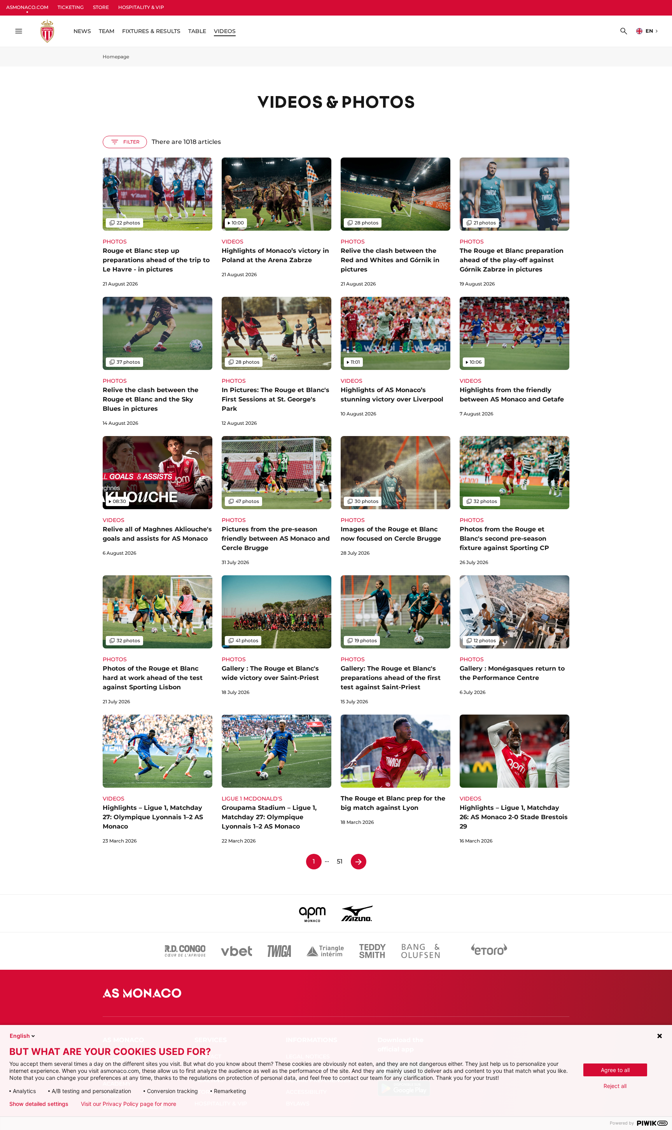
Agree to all (615, 1070)
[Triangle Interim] (325, 951)
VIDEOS (225, 31)
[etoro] (489, 951)
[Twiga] (279, 951)
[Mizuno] (357, 913)
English (20, 1035)
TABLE (197, 31)
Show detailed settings (38, 1104)
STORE (101, 7)
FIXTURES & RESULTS (151, 31)
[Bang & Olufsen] (420, 951)
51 (340, 861)
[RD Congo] (185, 951)
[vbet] (236, 951)
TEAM (106, 31)
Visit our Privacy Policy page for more (128, 1104)
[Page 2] (358, 861)
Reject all (615, 1086)
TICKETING (71, 7)
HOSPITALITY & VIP (141, 7)
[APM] (312, 913)
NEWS (82, 31)
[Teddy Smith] (372, 951)
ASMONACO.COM (27, 7)
